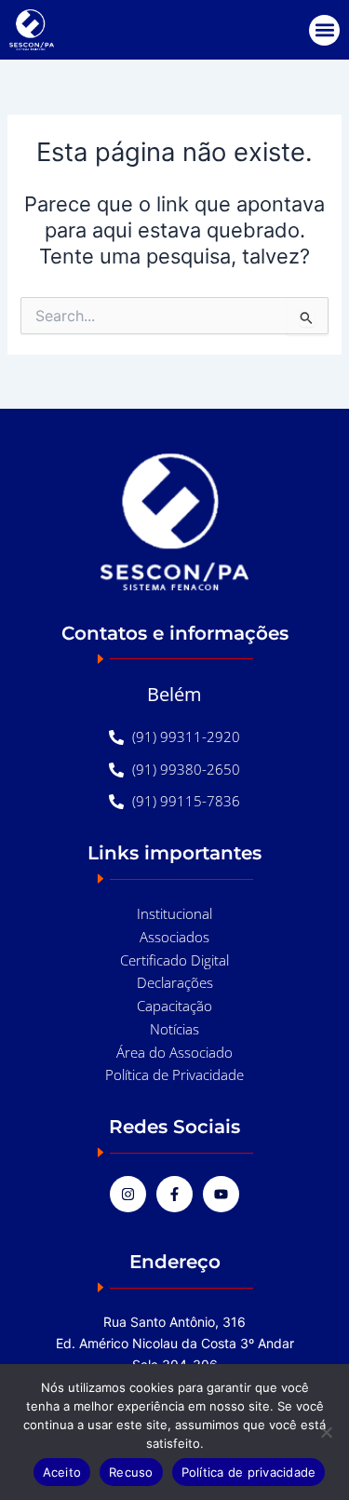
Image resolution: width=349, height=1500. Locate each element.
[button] (324, 30)
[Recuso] (325, 1432)
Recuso (131, 1472)
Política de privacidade (248, 1472)
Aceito (62, 1472)
